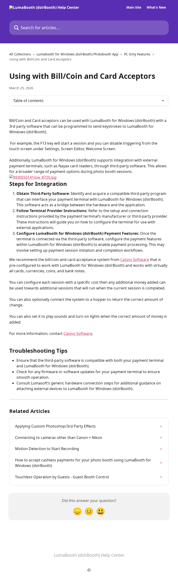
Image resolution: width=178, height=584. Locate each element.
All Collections (20, 54)
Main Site (133, 7)
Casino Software (134, 259)
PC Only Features (137, 54)
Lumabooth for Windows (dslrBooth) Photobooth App (77, 54)
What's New (156, 7)
